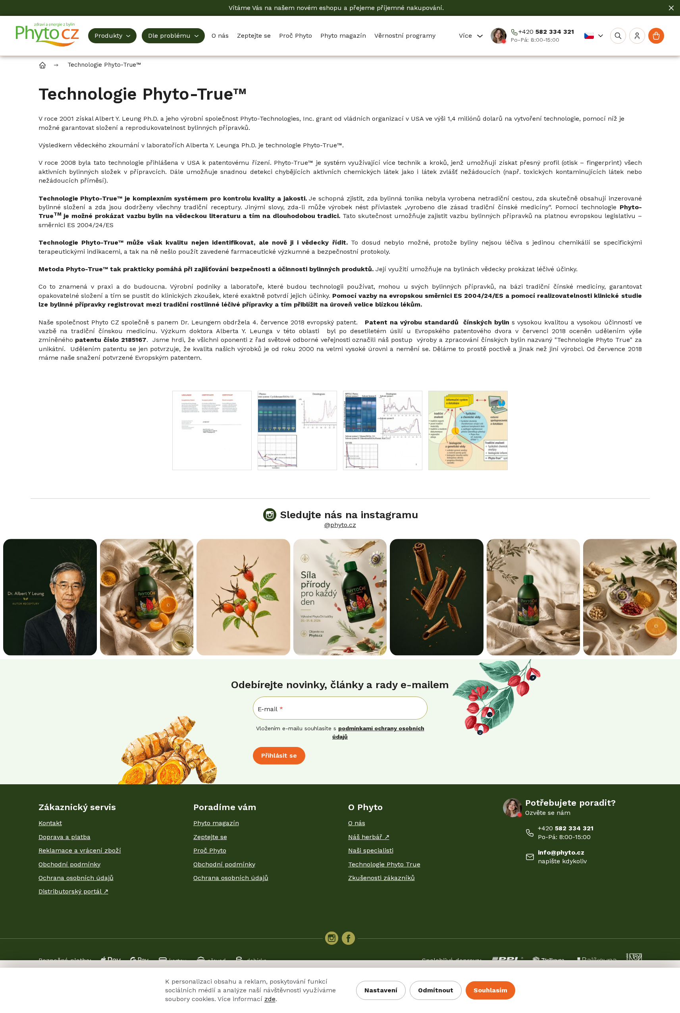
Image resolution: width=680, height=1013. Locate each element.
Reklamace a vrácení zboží (80, 850)
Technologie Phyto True (384, 864)
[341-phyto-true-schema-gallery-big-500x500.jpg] (468, 430)
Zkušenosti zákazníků (381, 878)
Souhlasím (490, 990)
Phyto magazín (216, 823)
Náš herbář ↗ (368, 837)
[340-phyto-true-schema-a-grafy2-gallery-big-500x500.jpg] (382, 430)
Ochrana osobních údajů (76, 878)
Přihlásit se (279, 755)
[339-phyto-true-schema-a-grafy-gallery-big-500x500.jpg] (297, 430)
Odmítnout (435, 990)
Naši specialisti (370, 850)
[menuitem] (112, 35)
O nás (356, 823)
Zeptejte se (210, 837)
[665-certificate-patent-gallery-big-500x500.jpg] (212, 430)
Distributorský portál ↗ (73, 891)
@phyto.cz (340, 525)
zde (269, 999)
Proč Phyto (209, 850)
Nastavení (380, 990)
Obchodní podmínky (69, 864)
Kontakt (50, 823)
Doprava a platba (65, 837)
